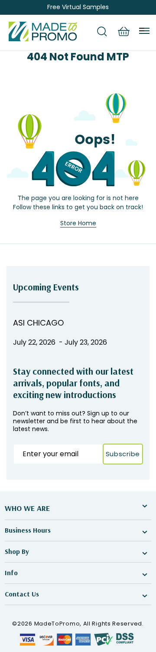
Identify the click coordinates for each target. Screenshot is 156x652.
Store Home (78, 223)
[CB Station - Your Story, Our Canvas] (43, 31)
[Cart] (123, 31)
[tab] (102, 31)
